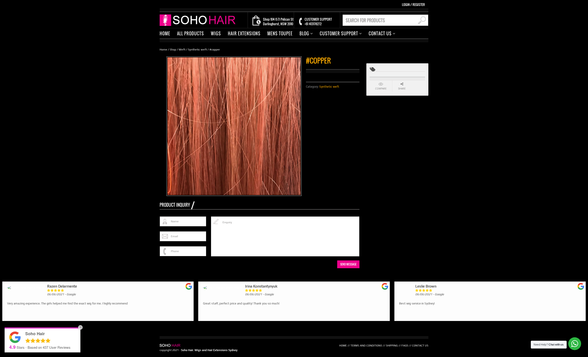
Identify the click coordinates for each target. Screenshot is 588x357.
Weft (182, 49)
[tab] (177, 205)
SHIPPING (392, 345)
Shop (173, 49)
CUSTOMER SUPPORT (337, 34)
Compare (381, 88)
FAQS (404, 345)
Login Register (413, 4)
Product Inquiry (175, 205)
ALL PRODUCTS (190, 33)
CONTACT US (378, 34)
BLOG (302, 34)
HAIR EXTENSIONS (244, 33)
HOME (165, 33)
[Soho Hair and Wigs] (199, 20)
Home (163, 49)
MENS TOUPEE (280, 33)
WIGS (216, 33)
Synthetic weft (197, 49)
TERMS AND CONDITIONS (366, 345)
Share (402, 88)
